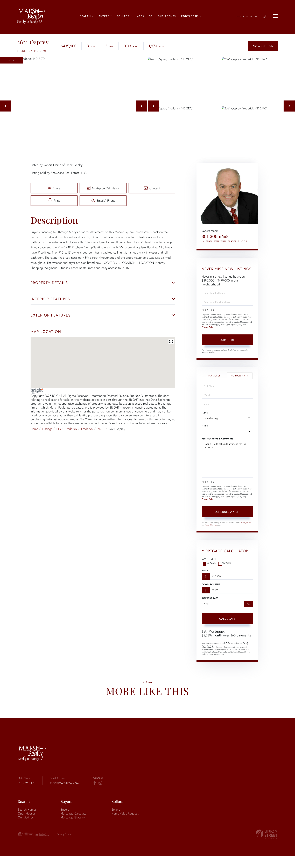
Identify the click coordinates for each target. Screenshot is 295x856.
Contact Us (214, 376)
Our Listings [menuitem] (26, 817)
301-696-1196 (26, 783)
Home (34, 429)
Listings (47, 429)
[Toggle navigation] (275, 16)
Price (205, 570)
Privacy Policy (208, 327)
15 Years (226, 562)
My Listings (207, 241)
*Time (205, 425)
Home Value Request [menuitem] (125, 813)
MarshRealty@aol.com (64, 783)
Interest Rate (210, 598)
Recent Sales (220, 241)
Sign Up (240, 17)
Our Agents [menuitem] (167, 16)
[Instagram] (100, 783)
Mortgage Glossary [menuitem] (73, 817)
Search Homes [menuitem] (27, 809)
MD (58, 429)
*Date (205, 412)
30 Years (211, 562)
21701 (101, 429)
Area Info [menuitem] (145, 16)
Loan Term (209, 558)
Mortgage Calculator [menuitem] (74, 813)
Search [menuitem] (85, 16)
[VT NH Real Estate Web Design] (266, 834)
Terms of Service (211, 525)
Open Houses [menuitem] (27, 813)
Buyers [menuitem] (104, 16)
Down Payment (211, 584)
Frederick (71, 429)
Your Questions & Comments (217, 438)
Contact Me (233, 241)
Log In (253, 17)
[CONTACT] (263, 46)
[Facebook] (94, 783)
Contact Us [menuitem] (190, 16)
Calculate (227, 618)
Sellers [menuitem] (123, 16)
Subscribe (227, 340)
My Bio (244, 241)
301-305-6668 (215, 236)
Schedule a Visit (239, 376)
